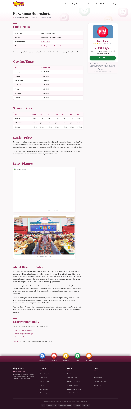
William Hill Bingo (45, 381)
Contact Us (97, 385)
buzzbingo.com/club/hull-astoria (51, 46)
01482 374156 (45, 42)
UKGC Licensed (52, 405)
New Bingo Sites (72, 374)
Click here (16, 341)
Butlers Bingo (44, 393)
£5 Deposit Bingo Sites (74, 389)
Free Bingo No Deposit (73, 381)
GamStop (86, 405)
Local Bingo (113, 4)
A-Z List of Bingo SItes (73, 393)
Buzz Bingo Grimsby (21, 337)
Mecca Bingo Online (46, 374)
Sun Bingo (43, 385)
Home (67, 4)
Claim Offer (103, 58)
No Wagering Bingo (72, 385)
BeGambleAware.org (65, 405)
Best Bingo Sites (72, 377)
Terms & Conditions (100, 381)
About (96, 374)
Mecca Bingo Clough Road (23, 330)
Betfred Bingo (44, 389)
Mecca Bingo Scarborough (24, 334)
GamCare (77, 405)
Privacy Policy (98, 377)
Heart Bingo (43, 377)
